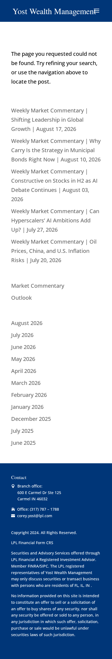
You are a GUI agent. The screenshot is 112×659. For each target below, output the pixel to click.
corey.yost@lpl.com (34, 515)
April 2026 (23, 371)
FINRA (33, 566)
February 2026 (29, 395)
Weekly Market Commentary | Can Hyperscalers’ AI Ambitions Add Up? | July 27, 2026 (55, 220)
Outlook (21, 297)
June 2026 (23, 347)
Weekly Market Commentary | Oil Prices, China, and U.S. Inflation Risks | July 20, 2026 (54, 251)
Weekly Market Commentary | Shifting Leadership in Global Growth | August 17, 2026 (49, 120)
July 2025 (22, 430)
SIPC (44, 566)
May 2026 (23, 359)
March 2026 (26, 383)
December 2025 (31, 418)
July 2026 (22, 335)
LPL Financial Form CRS (32, 542)
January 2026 (27, 406)
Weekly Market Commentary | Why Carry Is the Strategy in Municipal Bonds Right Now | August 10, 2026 (56, 150)
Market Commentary (37, 285)
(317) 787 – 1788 (44, 509)
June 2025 (23, 442)
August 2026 (26, 323)
